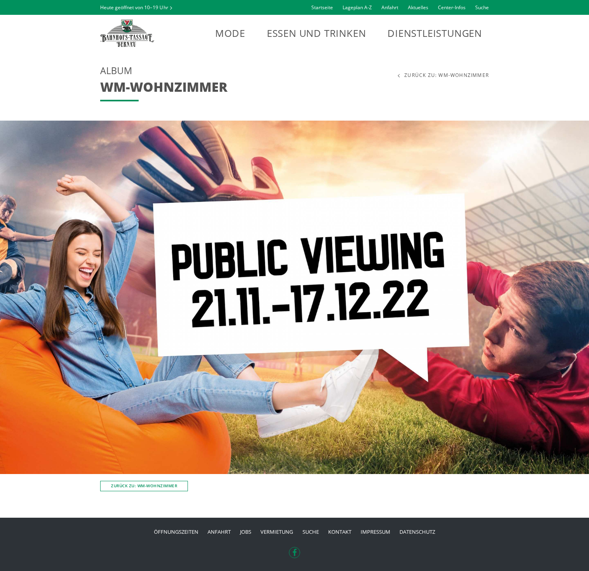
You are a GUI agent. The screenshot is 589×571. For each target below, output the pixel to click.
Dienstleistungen (434, 33)
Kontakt (339, 531)
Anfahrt (389, 7)
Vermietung (276, 531)
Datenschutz (417, 531)
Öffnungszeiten (176, 531)
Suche (482, 7)
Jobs (245, 531)
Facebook (294, 550)
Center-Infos (452, 7)
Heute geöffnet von (134, 7)
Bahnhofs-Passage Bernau (144, 33)
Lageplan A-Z (357, 7)
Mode (230, 33)
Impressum (375, 531)
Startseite (322, 7)
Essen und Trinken (316, 33)
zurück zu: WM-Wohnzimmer (446, 75)
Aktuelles (418, 7)
